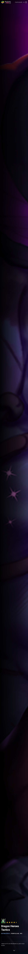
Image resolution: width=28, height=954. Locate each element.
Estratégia (5, 933)
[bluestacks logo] (4, 2)
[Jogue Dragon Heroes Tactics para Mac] (14, 939)
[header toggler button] (26, 2)
